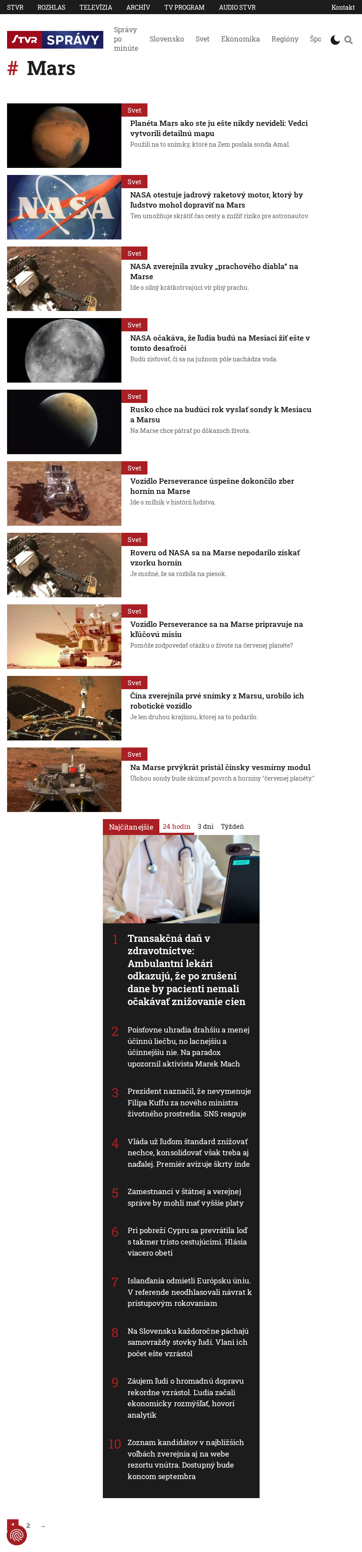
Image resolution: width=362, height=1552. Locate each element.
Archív (138, 7)
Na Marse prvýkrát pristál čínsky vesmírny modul (220, 767)
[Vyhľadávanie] (348, 39)
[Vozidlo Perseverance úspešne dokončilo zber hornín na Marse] (64, 493)
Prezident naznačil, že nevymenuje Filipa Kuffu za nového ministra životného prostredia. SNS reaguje (189, 1102)
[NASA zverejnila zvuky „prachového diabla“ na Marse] (64, 279)
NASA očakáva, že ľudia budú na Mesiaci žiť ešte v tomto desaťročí (220, 343)
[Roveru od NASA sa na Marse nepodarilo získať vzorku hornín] (64, 565)
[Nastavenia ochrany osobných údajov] (17, 1535)
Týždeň (232, 826)
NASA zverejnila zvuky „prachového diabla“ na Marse (214, 271)
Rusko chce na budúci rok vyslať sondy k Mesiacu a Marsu (221, 414)
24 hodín (177, 826)
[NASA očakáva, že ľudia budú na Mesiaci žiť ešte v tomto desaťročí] (64, 350)
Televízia (95, 7)
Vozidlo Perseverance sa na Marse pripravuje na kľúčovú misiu (216, 629)
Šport (319, 38)
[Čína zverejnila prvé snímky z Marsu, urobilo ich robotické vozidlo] (64, 708)
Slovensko (167, 38)
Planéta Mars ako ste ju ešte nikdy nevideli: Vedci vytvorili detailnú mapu (219, 128)
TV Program (184, 7)
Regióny (285, 38)
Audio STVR (237, 7)
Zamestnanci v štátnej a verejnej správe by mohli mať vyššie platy (186, 1197)
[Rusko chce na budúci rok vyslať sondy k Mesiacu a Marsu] (64, 422)
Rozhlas (51, 7)
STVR (15, 7)
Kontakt (343, 7)
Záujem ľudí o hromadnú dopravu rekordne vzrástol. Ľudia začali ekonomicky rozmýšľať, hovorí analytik (186, 1398)
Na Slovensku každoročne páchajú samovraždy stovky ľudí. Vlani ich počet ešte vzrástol (188, 1342)
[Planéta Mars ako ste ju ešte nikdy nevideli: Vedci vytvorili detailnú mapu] (64, 135)
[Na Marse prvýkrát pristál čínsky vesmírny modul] (64, 780)
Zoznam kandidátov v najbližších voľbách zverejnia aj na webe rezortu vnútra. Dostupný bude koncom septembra (186, 1459)
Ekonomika (240, 38)
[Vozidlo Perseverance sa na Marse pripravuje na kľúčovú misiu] (64, 636)
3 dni (206, 826)
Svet (203, 38)
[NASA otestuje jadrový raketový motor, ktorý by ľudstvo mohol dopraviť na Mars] (64, 207)
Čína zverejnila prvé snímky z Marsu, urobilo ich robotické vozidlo (217, 701)
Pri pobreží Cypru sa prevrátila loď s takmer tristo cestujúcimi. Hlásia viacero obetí (188, 1241)
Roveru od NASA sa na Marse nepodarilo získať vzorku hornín (215, 557)
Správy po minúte (126, 39)
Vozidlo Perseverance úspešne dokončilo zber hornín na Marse (212, 486)
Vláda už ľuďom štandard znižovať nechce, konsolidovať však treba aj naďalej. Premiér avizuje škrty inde (189, 1152)
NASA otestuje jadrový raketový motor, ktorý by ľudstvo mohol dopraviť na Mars (216, 200)
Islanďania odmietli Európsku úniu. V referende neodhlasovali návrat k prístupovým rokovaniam (190, 1291)
